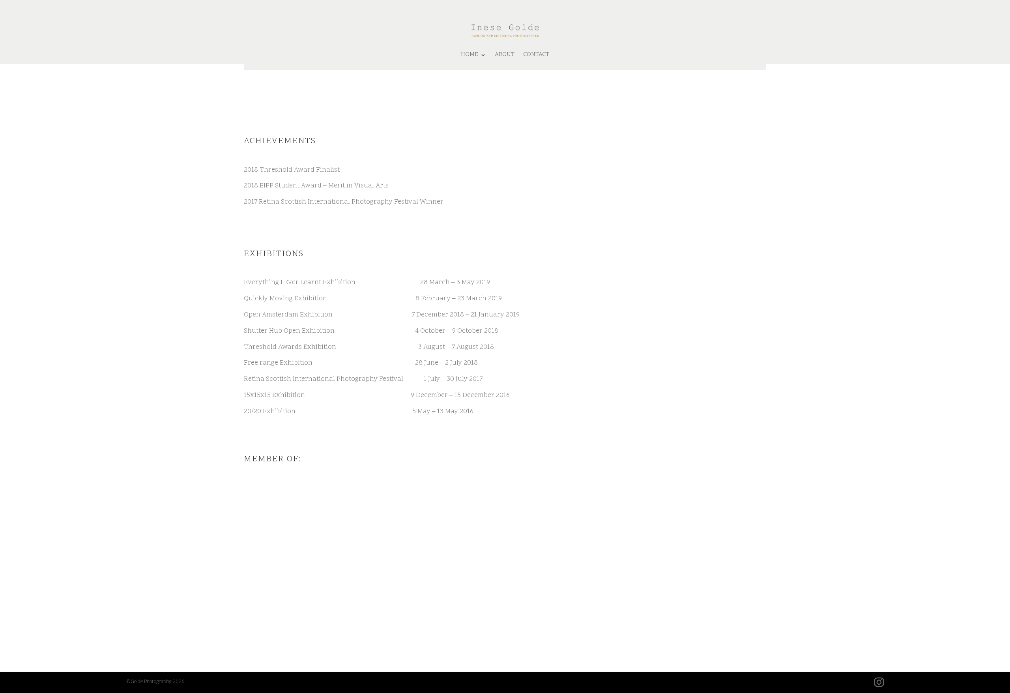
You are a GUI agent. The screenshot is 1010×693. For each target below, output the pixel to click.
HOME (469, 55)
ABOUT (504, 55)
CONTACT (536, 55)
